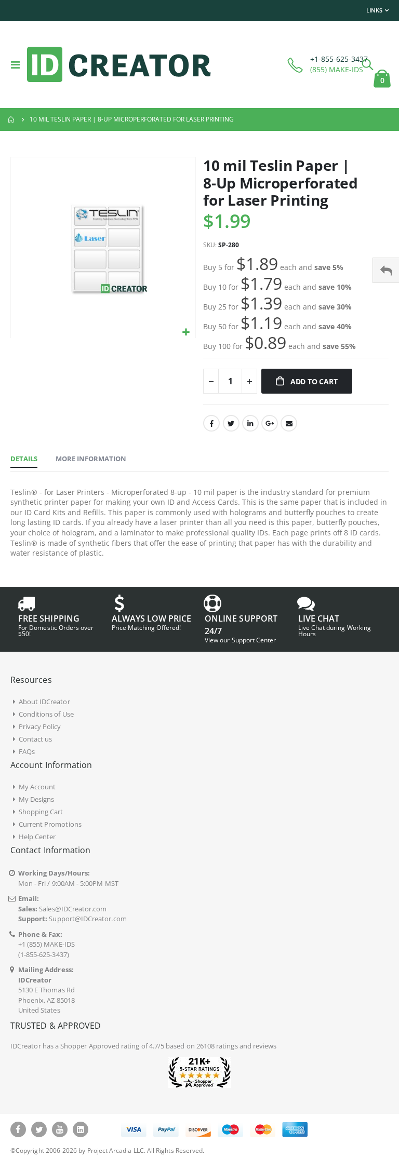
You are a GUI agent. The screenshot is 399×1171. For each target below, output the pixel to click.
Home (11, 119)
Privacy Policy (40, 726)
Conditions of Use (46, 714)
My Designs (37, 799)
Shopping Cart (41, 811)
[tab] (23, 459)
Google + (269, 423)
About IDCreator (44, 701)
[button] (186, 333)
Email (289, 423)
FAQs (27, 751)
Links (374, 10)
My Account (37, 786)
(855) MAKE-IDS (336, 69)
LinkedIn (250, 423)
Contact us (35, 739)
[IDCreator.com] (119, 64)
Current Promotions (50, 824)
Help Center (37, 836)
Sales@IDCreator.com (73, 908)
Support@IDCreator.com (87, 918)
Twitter (231, 423)
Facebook (211, 423)
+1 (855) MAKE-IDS (46, 944)
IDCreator (25, 1046)
